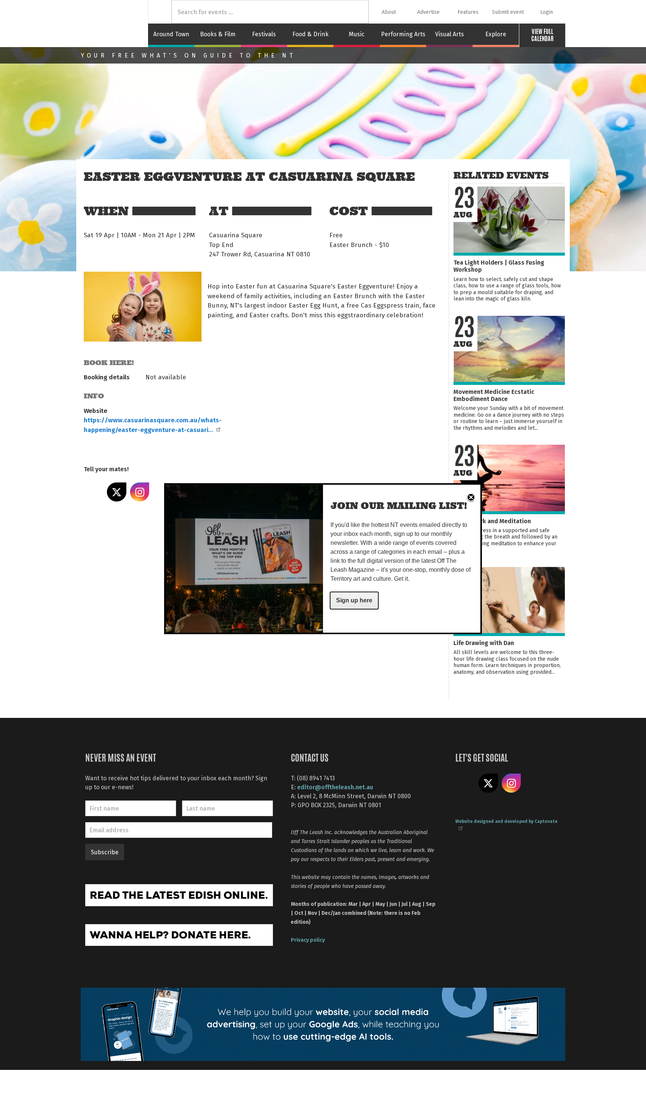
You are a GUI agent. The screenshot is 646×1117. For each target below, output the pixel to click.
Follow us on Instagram (511, 783)
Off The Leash (114, 23)
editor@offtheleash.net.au (335, 787)
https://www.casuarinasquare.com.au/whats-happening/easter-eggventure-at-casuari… (153, 424)
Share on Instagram (140, 492)
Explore (495, 34)
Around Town (171, 34)
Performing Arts (403, 34)
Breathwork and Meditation (492, 520)
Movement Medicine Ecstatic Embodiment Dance (493, 395)
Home (160, 12)
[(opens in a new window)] (179, 894)
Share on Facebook (93, 492)
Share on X (116, 492)
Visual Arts (449, 34)
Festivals (264, 34)
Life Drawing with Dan (483, 642)
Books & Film (218, 34)
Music (356, 34)
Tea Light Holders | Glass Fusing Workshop (498, 265)
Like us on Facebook (465, 783)
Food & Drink (310, 34)
